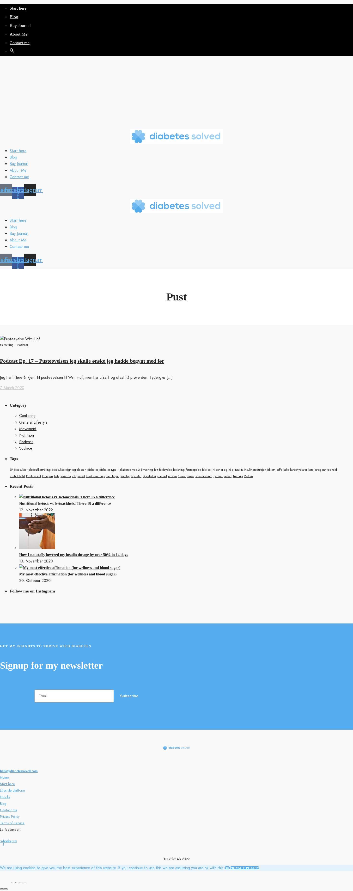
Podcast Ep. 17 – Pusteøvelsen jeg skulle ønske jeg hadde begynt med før (82, 361)
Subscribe (129, 696)
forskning (179, 470)
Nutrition (26, 435)
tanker (227, 476)
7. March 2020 (12, 388)
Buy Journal (20, 25)
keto (310, 470)
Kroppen (47, 476)
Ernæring (147, 470)
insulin (238, 470)
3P (11, 470)
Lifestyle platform (12, 790)
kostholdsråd (17, 476)
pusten (172, 476)
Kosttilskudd (33, 476)
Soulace (25, 448)
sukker (219, 476)
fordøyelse (165, 470)
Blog (14, 16)
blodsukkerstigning (64, 470)
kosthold (332, 470)
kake (286, 470)
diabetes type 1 (109, 470)
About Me (18, 34)
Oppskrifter (149, 476)
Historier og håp (223, 470)
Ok (227, 868)
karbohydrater (298, 470)
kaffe (279, 470)
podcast (162, 476)
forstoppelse (193, 470)
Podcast (22, 345)
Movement (28, 429)
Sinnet (182, 476)
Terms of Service (12, 823)
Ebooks (5, 797)
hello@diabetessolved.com (19, 771)
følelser (206, 470)
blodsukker (20, 470)
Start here (18, 8)
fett (156, 470)
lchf (74, 476)
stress (190, 476)
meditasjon (112, 476)
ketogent (320, 470)
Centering (6, 345)
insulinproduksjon (255, 470)
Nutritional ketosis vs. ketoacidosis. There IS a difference (65, 503)
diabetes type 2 (130, 470)
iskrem (271, 470)
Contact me (20, 42)
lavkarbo (66, 476)
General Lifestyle (33, 422)
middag (125, 476)
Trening (238, 476)
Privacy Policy (9, 816)
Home (4, 777)
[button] (12, 51)
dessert (81, 470)
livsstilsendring (95, 476)
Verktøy (248, 476)
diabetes (92, 470)
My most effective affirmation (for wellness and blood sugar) (67, 574)
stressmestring (204, 476)
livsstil (81, 476)
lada (56, 476)
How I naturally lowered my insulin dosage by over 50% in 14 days (73, 555)
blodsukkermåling (40, 470)
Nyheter (136, 476)
